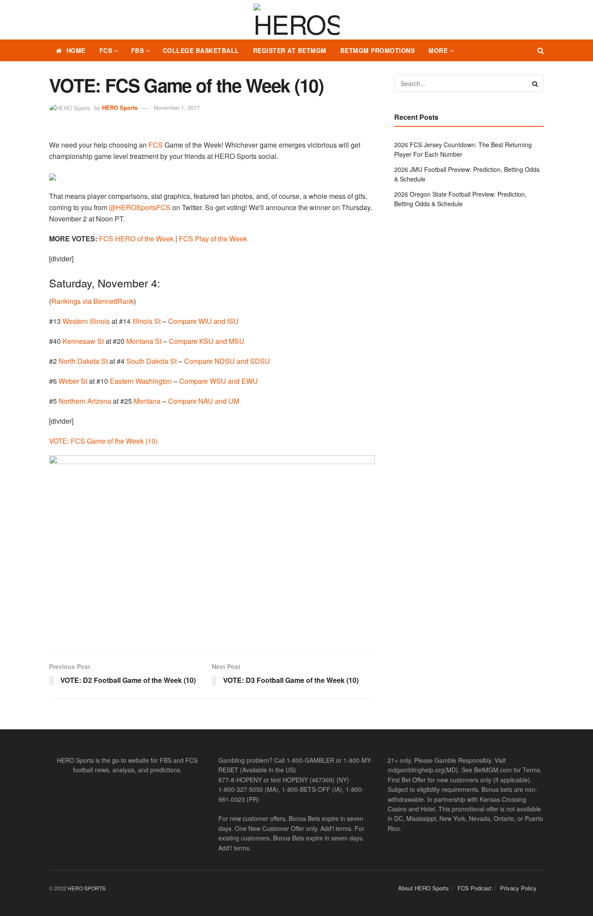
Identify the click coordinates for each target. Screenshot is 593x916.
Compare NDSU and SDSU (227, 361)
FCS (105, 50)
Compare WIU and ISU (203, 321)
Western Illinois (86, 321)
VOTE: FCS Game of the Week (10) (103, 441)
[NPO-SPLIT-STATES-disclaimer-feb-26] (212, 546)
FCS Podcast (474, 888)
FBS (137, 50)
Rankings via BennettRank (92, 301)
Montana (147, 401)
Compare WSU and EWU (218, 381)
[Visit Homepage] (296, 19)
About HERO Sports (423, 888)
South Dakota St (151, 361)
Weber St (73, 381)
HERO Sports (120, 107)
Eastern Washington (141, 381)
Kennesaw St (83, 341)
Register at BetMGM (289, 50)
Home (76, 50)
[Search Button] (540, 50)
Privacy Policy (518, 888)
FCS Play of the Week (213, 239)
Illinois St (146, 321)
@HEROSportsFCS (140, 207)
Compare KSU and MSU (206, 341)
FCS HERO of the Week (136, 239)
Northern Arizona (85, 401)
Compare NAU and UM (203, 401)
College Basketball (201, 50)
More (438, 50)
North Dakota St (83, 361)
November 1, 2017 (177, 107)
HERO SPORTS (86, 888)
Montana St (143, 341)
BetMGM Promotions (377, 50)
